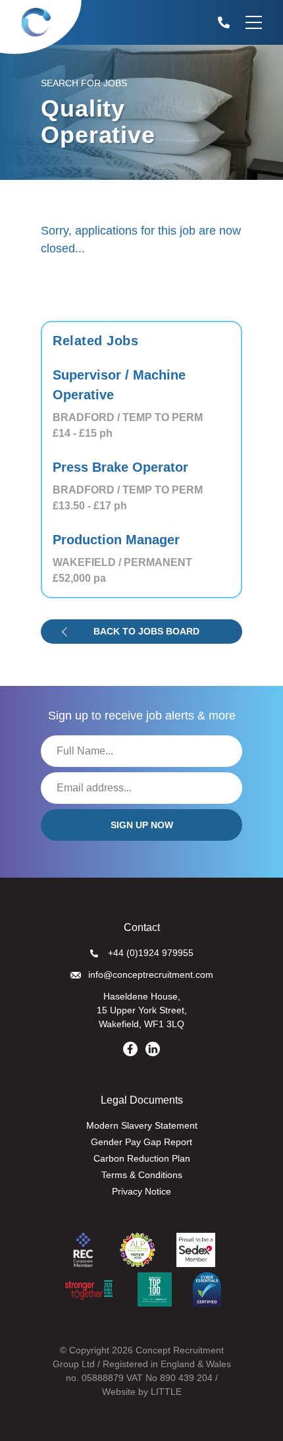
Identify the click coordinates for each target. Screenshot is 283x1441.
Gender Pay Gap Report (141, 1142)
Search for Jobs (84, 83)
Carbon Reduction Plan (141, 1158)
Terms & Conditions (141, 1175)
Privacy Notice (141, 1191)
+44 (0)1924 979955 (150, 952)
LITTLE (166, 1391)
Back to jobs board (146, 631)
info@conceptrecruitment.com (150, 974)
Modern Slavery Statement (141, 1125)
